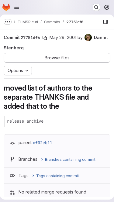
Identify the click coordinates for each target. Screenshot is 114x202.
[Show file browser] (105, 22)
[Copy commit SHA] (44, 37)
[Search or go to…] (96, 7)
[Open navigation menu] (17, 7)
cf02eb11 (42, 142)
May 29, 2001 (63, 37)
